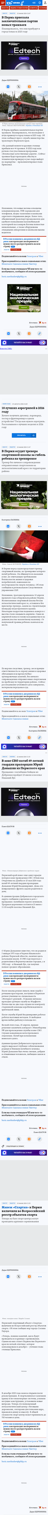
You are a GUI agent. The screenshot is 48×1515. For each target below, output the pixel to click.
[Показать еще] (40, 86)
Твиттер (33, 263)
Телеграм (31, 256)
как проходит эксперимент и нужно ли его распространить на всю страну (22, 243)
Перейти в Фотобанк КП (34, 125)
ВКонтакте (7, 263)
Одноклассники (20, 263)
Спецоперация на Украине (15, 1146)
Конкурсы (33, 8)
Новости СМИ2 (6, 348)
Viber (40, 256)
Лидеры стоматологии (19, 8)
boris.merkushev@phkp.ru (14, 276)
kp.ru (44, 323)
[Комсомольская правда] (13, 3)
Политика (12, 756)
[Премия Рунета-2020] (22, 3)
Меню (3, 3)
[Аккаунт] (45, 3)
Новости (5, 8)
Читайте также (6, 403)
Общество (12, 13)
